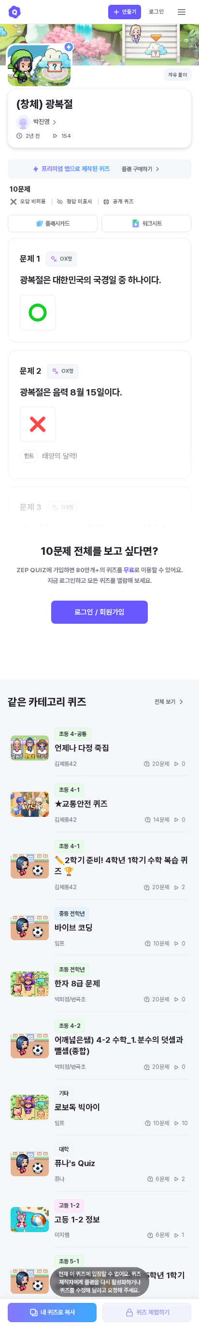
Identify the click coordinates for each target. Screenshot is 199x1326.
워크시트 (152, 223)
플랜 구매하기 (137, 169)
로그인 (156, 12)
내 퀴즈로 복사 (58, 1312)
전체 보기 (165, 701)
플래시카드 (57, 223)
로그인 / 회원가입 (99, 612)
